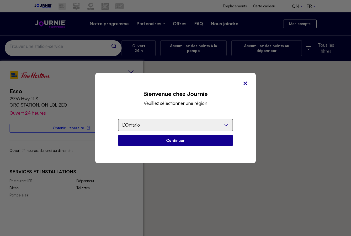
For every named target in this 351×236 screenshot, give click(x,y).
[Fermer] (245, 83)
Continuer (175, 140)
